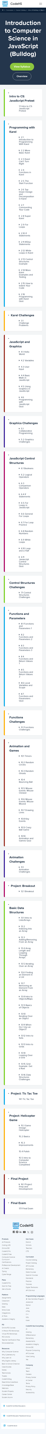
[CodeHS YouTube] (24, 1232)
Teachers (29, 1248)
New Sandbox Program (36, 1299)
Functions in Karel (25, 172)
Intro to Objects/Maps (26, 997)
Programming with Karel (22, 130)
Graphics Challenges (23, 423)
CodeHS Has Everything (35, 1326)
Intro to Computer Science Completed (25, 1161)
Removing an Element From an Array (26, 987)
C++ (27, 1314)
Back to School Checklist (11, 1364)
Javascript (29, 1302)
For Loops (23, 225)
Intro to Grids (26, 1045)
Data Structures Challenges (25, 1077)
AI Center (29, 1380)
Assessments (30, 1341)
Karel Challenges (22, 315)
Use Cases (29, 1239)
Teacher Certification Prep (11, 1340)
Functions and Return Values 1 (26, 660)
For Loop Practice (26, 523)
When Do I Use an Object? (25, 1027)
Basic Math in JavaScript (24, 377)
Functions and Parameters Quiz (26, 697)
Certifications (6, 1262)
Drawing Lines (26, 811)
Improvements (26, 1143)
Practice (28, 1281)
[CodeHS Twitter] (28, 1232)
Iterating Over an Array (26, 964)
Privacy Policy (30, 1386)
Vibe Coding (30, 1356)
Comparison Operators (25, 485)
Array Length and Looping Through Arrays (25, 953)
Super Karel (25, 217)
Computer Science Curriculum (8, 1258)
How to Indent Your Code (26, 285)
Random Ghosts (26, 772)
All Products (6, 1242)
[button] (23, 97)
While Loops (25, 540)
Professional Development (11, 1265)
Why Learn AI (6, 1358)
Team (28, 1371)
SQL (27, 1317)
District (28, 1242)
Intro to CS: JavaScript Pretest (21, 99)
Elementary (30, 1269)
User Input (24, 368)
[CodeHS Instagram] (17, 1232)
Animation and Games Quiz (26, 838)
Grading (5, 1304)
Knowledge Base (8, 1385)
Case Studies (6, 1367)
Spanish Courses (32, 1275)
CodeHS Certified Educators (15, 1406)
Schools (28, 1245)
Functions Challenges (17, 720)
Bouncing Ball (26, 780)
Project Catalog (31, 1263)
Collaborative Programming (25, 431)
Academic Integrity (8, 1319)
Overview (22, 76)
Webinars (5, 1388)
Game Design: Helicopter (25, 1127)
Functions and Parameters (19, 616)
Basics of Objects (25, 1006)
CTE (27, 1251)
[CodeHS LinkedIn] (20, 1232)
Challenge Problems (24, 323)
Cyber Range (6, 1274)
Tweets (4, 1376)
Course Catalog (21, 10)
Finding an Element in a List (26, 974)
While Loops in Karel (26, 251)
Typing (4, 1271)
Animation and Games (19, 748)
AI (26, 1329)
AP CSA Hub (30, 1290)
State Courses (31, 1272)
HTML (28, 1311)
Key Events (24, 819)
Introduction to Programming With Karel (26, 140)
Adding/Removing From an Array (28, 939)
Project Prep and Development (25, 1186)
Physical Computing (33, 1350)
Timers (26, 756)
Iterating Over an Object (26, 1016)
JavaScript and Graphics (19, 344)
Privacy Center (31, 1377)
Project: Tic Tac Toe (24, 1093)
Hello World (24, 353)
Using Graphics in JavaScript (25, 388)
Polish (24, 1151)
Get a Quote (6, 1289)
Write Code (6, 1310)
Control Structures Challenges (22, 585)
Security (29, 1390)
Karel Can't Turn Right (24, 161)
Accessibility (30, 1393)
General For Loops (26, 515)
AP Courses (30, 1266)
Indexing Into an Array (25, 928)
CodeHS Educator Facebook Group (18, 1416)
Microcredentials (8, 1343)
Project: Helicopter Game (22, 1118)
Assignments (6, 1298)
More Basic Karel (24, 151)
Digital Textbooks (32, 1287)
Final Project (19, 1179)
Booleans (27, 468)
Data (3, 1307)
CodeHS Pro (6, 1251)
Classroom (5, 1301)
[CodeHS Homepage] (13, 4)
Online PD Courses (8, 1328)
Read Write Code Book (10, 1382)
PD (3, 1325)
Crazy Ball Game (25, 828)
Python (28, 1305)
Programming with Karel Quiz (25, 298)
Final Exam (18, 1203)
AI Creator (5, 1268)
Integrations (6, 1313)
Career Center (7, 1394)
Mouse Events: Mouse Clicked (26, 790)
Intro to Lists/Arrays (25, 918)
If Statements (24, 234)
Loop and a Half (25, 549)
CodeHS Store (12, 1426)
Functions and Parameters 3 (26, 648)
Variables (27, 360)
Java (27, 1308)
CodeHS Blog (7, 1379)
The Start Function (26, 182)
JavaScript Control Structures (22, 461)
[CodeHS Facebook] (14, 1232)
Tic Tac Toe (26, 1099)
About (28, 1368)
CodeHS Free (7, 1254)
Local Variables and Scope (25, 685)
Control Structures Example (26, 261)
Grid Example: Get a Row (25, 1066)
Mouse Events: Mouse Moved (26, 801)
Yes (27, 1360)
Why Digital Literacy (9, 1361)
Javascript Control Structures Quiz (24, 562)
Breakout (27, 891)
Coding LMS (6, 1245)
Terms (28, 1383)
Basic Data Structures (16, 910)
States (4, 1370)
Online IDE (5, 1248)
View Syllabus (22, 66)
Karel (28, 1320)
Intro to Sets (26, 1036)
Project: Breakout (23, 886)
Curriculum (9, 10)
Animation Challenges (17, 859)
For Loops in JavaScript (24, 505)
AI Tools (4, 1316)
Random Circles (26, 763)
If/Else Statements (25, 243)
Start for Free (6, 1286)
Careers (28, 1374)
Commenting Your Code (25, 207)
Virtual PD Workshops (9, 1334)
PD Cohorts (6, 1337)
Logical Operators (25, 475)
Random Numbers (26, 532)
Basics (24, 1136)
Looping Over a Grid (26, 1055)
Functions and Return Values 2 (26, 673)
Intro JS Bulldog (33, 10)
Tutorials (29, 1284)
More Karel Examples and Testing (26, 273)
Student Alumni (7, 1397)
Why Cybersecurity (8, 1355)
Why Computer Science (10, 1352)
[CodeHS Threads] (32, 1232)
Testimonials (6, 1373)
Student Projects (8, 1391)
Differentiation (31, 1335)
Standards (29, 1278)
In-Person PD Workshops (10, 1331)
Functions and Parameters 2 (26, 637)
